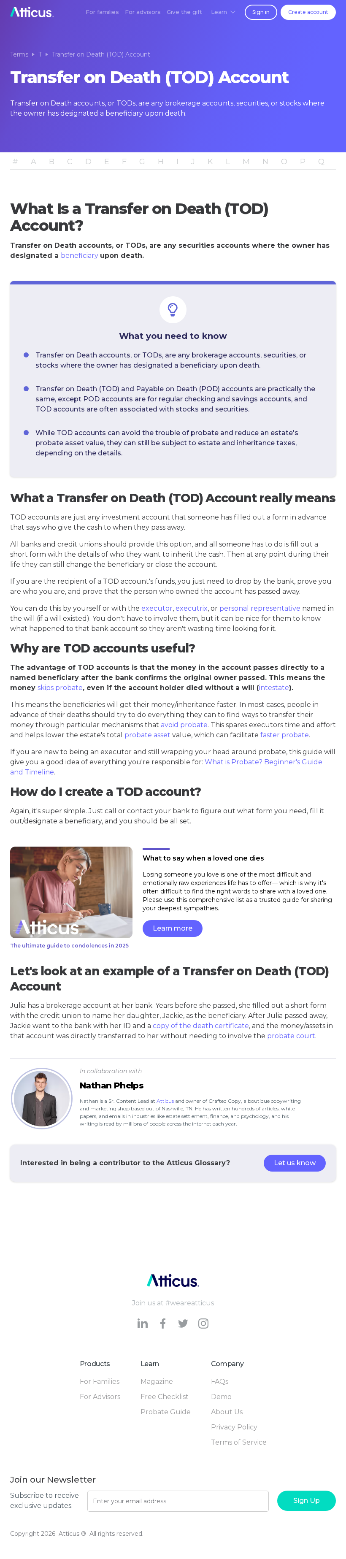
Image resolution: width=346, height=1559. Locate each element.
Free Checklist (165, 1397)
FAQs (219, 1382)
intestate (274, 688)
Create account (308, 12)
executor (157, 608)
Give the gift (184, 11)
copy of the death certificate (201, 1026)
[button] (223, 12)
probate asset (147, 735)
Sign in (261, 12)
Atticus (165, 1101)
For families (102, 11)
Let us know (295, 1163)
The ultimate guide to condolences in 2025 (69, 945)
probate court (291, 1036)
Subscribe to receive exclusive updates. (44, 1500)
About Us (227, 1412)
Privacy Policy (234, 1427)
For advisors (143, 11)
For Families (99, 1382)
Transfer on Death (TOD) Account (101, 54)
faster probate (284, 735)
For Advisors (100, 1397)
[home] (32, 12)
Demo (221, 1397)
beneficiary (79, 256)
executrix (192, 608)
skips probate (60, 688)
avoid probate (184, 725)
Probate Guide (166, 1412)
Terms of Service (239, 1442)
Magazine (157, 1382)
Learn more (172, 928)
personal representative (259, 608)
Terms (19, 54)
